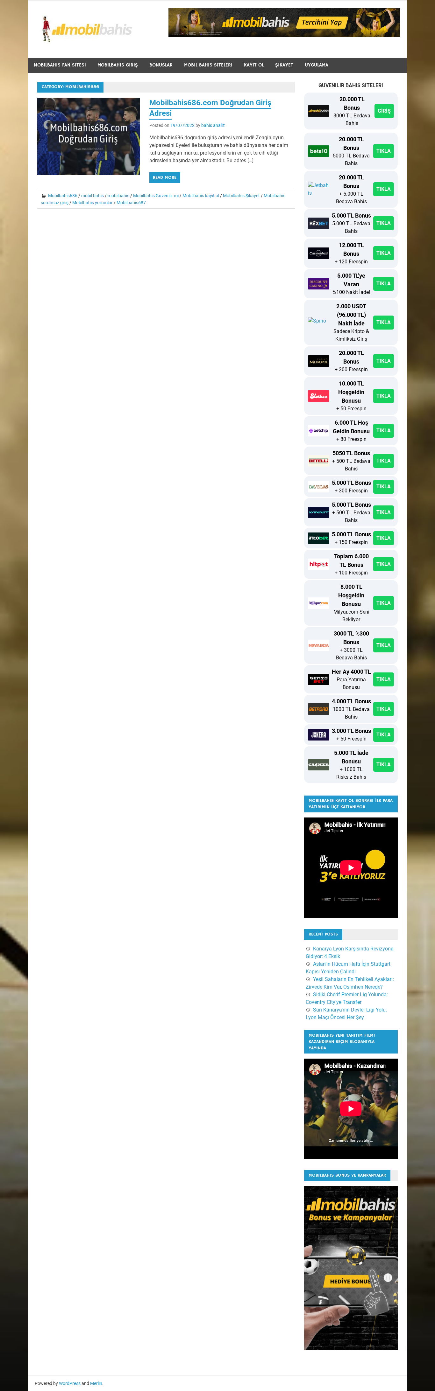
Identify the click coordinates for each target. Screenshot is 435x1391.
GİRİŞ (384, 111)
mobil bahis (92, 195)
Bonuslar (161, 65)
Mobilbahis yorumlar (92, 202)
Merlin (96, 1383)
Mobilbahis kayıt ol (200, 195)
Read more (164, 177)
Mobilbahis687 (131, 202)
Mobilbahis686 (62, 195)
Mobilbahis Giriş (117, 65)
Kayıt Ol (254, 65)
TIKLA (383, 151)
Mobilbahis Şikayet (241, 195)
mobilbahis (118, 195)
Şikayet (284, 65)
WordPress (70, 1383)
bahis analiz (213, 125)
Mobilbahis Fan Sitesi (60, 65)
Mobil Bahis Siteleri (208, 65)
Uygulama (316, 65)
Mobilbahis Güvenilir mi (156, 195)
